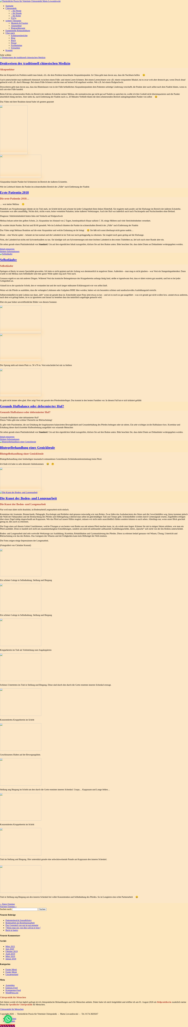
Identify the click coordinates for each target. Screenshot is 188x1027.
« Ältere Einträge (7, 904)
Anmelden (10, 985)
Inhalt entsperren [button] (7, 249)
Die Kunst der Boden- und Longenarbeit (28, 498)
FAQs (13, 18)
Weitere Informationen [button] (9, 251)
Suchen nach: (6, 909)
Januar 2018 (11, 959)
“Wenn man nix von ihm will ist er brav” (23, 928)
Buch (13, 40)
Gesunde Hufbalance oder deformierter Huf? (32, 406)
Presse (14, 43)
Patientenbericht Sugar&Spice (19, 920)
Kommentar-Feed (13, 990)
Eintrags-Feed (12, 988)
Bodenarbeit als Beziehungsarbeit (20, 923)
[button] (8, 1019)
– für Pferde (16, 11)
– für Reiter (16, 16)
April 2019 (10, 954)
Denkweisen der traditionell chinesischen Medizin (35, 63)
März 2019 (10, 956)
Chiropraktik (11, 8)
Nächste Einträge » (8, 906)
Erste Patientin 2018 (14, 192)
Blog (13, 38)
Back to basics (12, 930)
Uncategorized (12, 974)
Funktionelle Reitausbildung (18, 30)
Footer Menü (11, 969)
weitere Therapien (13, 21)
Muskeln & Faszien (19, 23)
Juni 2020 (10, 949)
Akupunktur (16, 25)
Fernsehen (15, 48)
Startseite (9, 6)
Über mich (10, 33)
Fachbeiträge (16, 45)
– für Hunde (16, 13)
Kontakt (9, 50)
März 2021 (10, 946)
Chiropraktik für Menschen (12, 1009)
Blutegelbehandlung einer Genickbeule (27, 447)
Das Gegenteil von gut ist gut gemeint (22, 925)
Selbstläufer (8, 260)
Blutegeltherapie (18, 28)
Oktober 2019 (12, 951)
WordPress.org (12, 993)
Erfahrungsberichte (19, 35)
